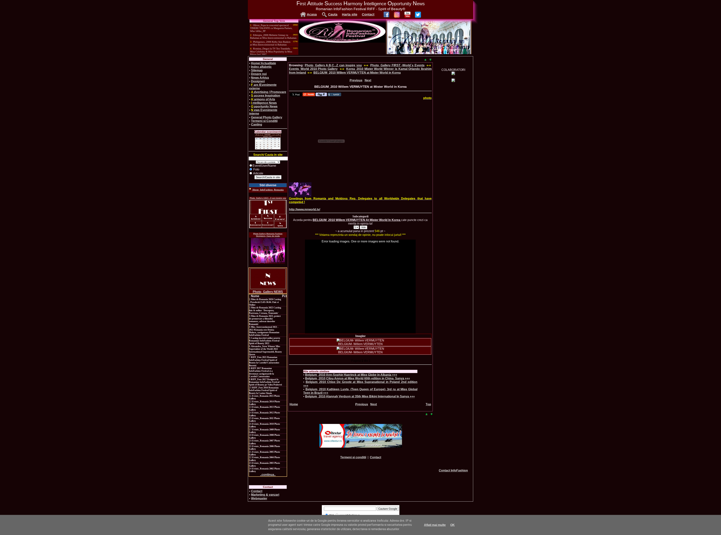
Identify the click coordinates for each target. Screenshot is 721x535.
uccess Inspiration (265, 95)
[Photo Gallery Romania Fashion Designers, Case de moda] (268, 251)
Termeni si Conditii (264, 121)
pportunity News (264, 106)
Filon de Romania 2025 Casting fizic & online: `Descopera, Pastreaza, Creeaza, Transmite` (265, 310)
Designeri (258, 81)
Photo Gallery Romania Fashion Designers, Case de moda (267, 235)
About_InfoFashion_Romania (268, 189)
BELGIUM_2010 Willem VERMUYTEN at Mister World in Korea (357, 72)
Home (294, 404)
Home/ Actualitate (263, 63)
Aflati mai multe (435, 525)
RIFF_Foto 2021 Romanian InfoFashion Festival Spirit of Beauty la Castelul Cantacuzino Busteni (264, 361)
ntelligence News (264, 102)
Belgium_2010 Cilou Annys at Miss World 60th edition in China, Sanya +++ (357, 378)
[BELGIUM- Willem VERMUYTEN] (360, 340)
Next (368, 80)
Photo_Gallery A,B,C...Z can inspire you (268, 198)
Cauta (332, 14)
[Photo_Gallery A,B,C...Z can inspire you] (268, 214)
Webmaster (259, 498)
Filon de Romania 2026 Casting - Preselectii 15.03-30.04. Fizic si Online (265, 302)
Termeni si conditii (353, 457)
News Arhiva (260, 77)
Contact (368, 14)
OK (452, 525)
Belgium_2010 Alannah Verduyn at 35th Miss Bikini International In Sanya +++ (360, 396)
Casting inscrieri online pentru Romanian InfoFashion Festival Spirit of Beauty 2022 (264, 341)
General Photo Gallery (266, 117)
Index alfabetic (261, 66)
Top (428, 404)
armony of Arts (263, 99)
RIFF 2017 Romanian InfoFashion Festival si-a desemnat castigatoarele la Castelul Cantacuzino (261, 372)
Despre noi (259, 74)
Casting (256, 124)
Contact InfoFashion (453, 470)
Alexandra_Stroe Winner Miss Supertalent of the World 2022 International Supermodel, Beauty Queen (265, 350)
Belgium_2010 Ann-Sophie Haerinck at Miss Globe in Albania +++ (351, 374)
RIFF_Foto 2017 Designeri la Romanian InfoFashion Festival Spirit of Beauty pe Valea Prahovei (265, 382)
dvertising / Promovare (268, 92)
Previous (356, 80)
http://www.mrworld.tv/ (304, 209)
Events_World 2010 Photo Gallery (313, 68)
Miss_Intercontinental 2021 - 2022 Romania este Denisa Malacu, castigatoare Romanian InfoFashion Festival (264, 331)
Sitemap (257, 70)
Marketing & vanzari (265, 494)
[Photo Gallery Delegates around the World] (300, 189)
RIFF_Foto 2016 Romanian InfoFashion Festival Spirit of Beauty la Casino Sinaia (264, 390)
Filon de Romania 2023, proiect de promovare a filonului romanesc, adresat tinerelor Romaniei (265, 320)
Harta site (349, 14)
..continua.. (268, 474)
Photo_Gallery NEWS (268, 291)
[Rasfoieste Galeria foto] (342, 41)
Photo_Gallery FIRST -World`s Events (397, 65)
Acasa (312, 14)
